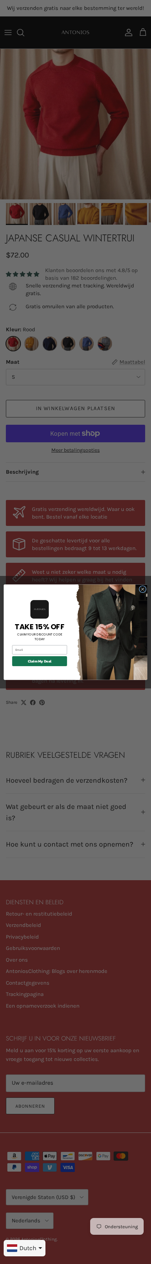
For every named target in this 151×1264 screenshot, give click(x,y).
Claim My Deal (40, 661)
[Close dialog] (142, 589)
